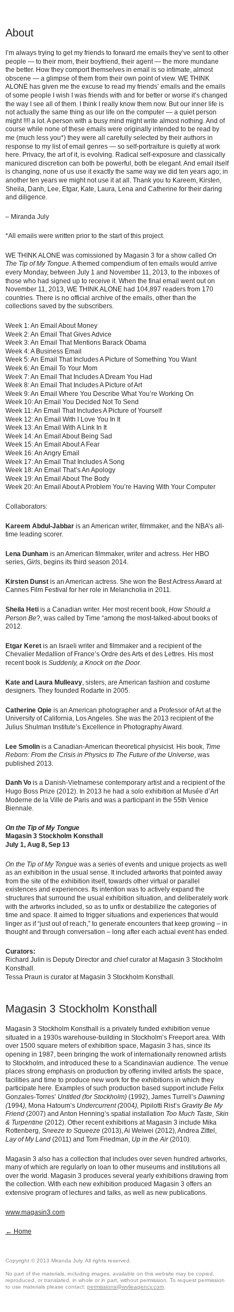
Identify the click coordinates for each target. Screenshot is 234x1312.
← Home (18, 1231)
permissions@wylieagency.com (125, 1287)
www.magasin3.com (35, 1212)
